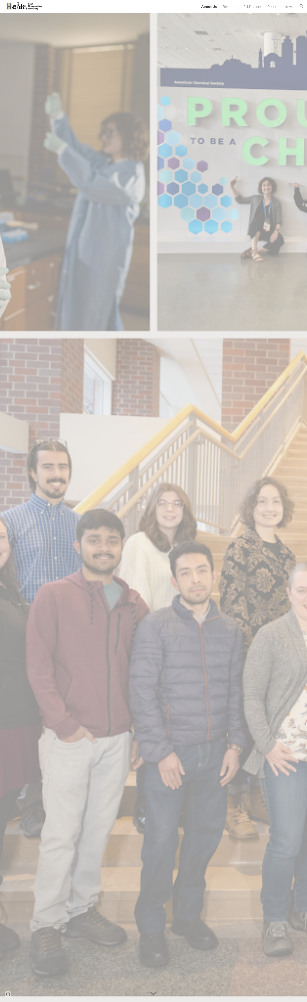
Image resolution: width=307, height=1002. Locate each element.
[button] (301, 6)
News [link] (289, 6)
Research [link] (230, 6)
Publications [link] (252, 6)
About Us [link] (209, 6)
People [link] (272, 6)
